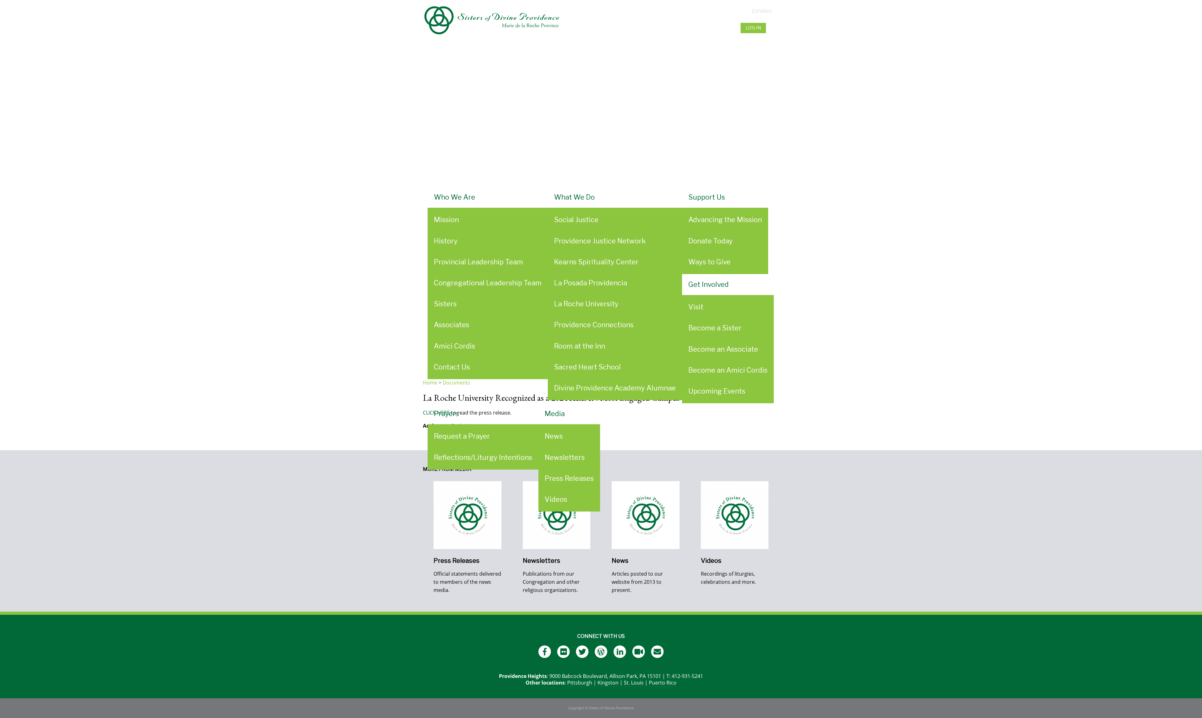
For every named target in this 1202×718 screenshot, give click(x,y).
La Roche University (586, 304)
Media (555, 414)
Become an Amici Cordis (728, 370)
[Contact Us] (657, 651)
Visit (695, 307)
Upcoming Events (716, 391)
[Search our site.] (773, 28)
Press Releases (569, 478)
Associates (451, 325)
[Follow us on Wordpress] (601, 651)
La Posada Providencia (590, 283)
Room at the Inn (579, 346)
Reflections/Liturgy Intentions (483, 457)
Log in (753, 28)
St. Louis (634, 682)
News (554, 436)
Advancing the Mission (725, 220)
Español (762, 11)
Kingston (608, 682)
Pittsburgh (579, 682)
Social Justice (576, 220)
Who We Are (454, 197)
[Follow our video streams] (638, 651)
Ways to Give (709, 262)
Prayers (446, 414)
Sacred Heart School (587, 367)
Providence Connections (594, 325)
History (446, 241)
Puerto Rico (662, 682)
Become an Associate (723, 349)
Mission (446, 220)
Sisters (445, 304)
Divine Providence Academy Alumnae (615, 388)
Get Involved (708, 284)
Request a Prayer (462, 436)
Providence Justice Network (600, 241)
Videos (556, 499)
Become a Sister (715, 328)
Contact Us (452, 367)
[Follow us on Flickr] (563, 651)
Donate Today (710, 241)
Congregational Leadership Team (488, 283)
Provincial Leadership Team (478, 262)
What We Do (574, 197)
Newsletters (565, 457)
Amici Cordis (454, 346)
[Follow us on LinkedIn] (620, 651)
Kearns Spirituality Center (596, 262)
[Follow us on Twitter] (582, 651)
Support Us (706, 197)
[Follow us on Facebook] (544, 651)
